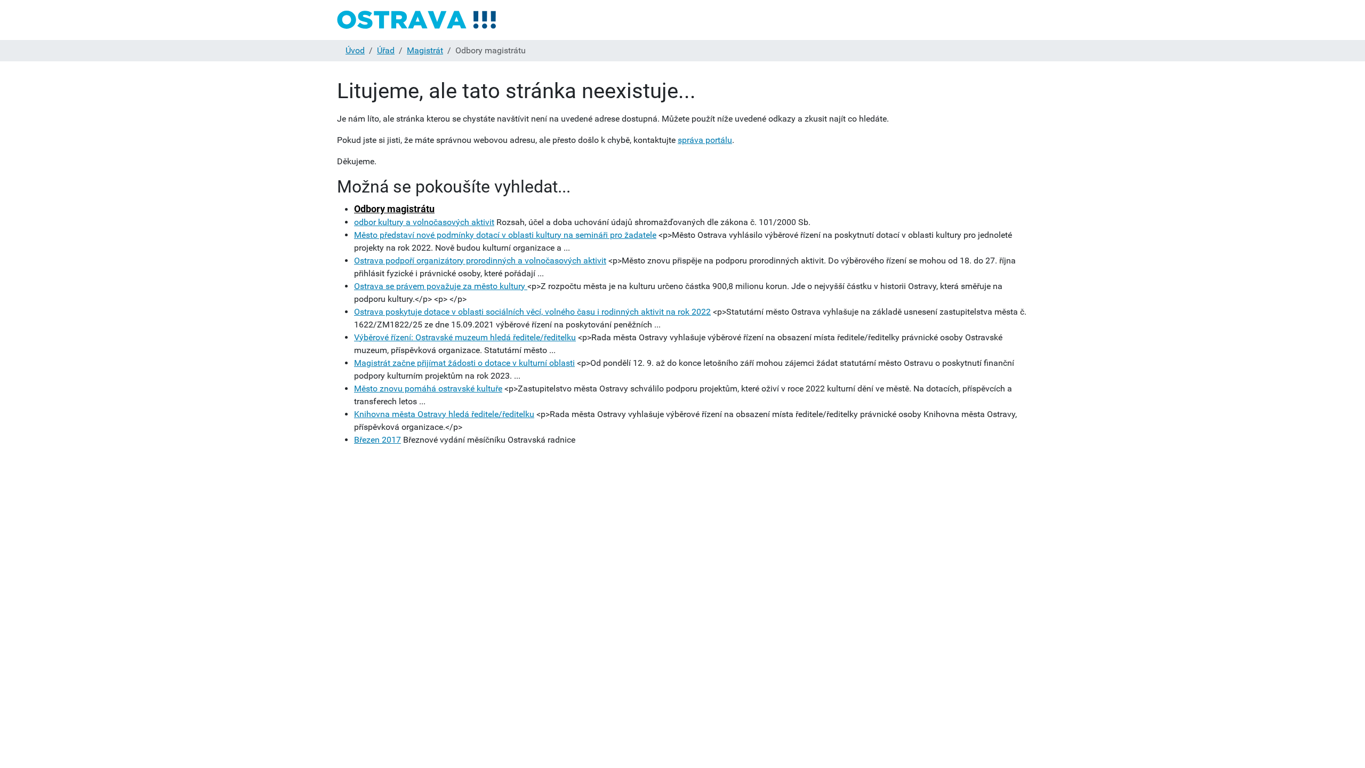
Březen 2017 (377, 440)
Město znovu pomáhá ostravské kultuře (428, 388)
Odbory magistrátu (394, 208)
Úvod (355, 50)
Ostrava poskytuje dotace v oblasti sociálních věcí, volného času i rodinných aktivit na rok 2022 (532, 312)
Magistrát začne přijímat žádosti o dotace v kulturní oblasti (464, 363)
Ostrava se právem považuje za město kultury (440, 286)
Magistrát (425, 50)
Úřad (386, 50)
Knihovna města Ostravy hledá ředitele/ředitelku (444, 414)
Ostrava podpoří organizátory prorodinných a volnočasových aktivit (480, 260)
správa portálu (705, 140)
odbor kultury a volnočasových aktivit (424, 222)
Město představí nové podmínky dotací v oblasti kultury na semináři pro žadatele (505, 235)
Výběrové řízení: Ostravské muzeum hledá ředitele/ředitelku (465, 337)
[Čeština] (417, 20)
